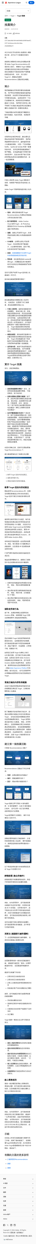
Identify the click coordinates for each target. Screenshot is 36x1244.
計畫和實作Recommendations (17, 1159)
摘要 (9, 1164)
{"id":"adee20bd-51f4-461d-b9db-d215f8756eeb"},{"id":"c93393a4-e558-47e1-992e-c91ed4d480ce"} (18, 43)
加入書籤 (9, 33)
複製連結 (17, 33)
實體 (9, 1168)
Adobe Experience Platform (18, 668)
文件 (6, 16)
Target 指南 (21, 16)
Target (12, 16)
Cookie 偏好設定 (9, 1236)
